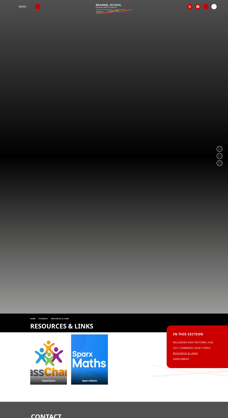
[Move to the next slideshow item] (219, 149)
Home (32, 319)
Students (43, 319)
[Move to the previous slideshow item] (219, 156)
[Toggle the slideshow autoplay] (219, 163)
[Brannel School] (114, 9)
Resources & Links (60, 319)
